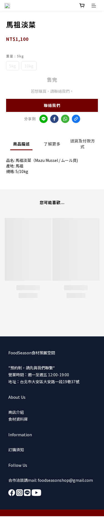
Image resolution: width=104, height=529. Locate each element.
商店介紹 (16, 412)
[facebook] (54, 119)
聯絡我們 (52, 105)
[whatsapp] (65, 119)
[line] (43, 119)
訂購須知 (16, 449)
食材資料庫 (18, 419)
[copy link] (76, 119)
